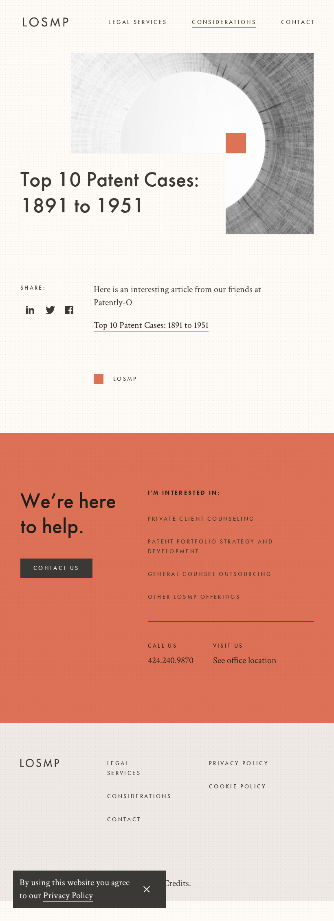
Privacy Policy (68, 895)
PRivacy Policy (239, 763)
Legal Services (137, 22)
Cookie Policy (238, 786)
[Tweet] (49, 312)
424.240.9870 (170, 660)
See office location (245, 660)
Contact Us (56, 568)
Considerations (224, 22)
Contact (298, 22)
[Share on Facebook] (69, 312)
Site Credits (168, 883)
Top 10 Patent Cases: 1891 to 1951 (151, 325)
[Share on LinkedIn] (30, 312)
